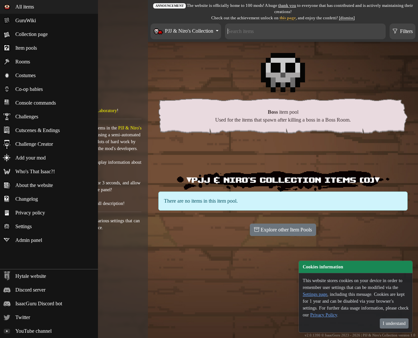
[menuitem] (49, 7)
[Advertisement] (283, 153)
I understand (394, 323)
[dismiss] (347, 18)
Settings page (315, 294)
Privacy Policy (323, 315)
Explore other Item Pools (285, 229)
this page (288, 18)
